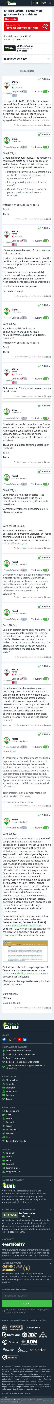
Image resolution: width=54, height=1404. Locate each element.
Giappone (18, 87)
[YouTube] (19, 1039)
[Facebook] (4, 1039)
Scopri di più (16, 1402)
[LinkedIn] (24, 1039)
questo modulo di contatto (26, 925)
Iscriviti (27, 1303)
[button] (30, 36)
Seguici (6, 1035)
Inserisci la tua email (13, 1293)
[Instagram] (14, 1039)
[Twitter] (9, 1039)
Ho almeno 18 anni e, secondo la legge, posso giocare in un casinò (28, 1311)
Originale (16, 91)
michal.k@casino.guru (15, 543)
